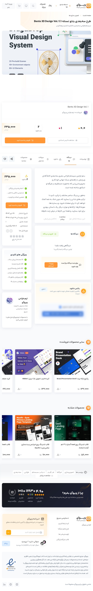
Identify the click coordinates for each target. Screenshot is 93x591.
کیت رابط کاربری (63, 523)
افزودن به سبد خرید (23, 140)
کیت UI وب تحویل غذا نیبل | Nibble (35, 378)
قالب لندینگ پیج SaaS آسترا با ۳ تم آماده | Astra (75, 446)
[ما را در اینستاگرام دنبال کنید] (17, 584)
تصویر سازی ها (74, 15)
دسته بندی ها (64, 5)
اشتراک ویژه (42, 6)
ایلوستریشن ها (63, 534)
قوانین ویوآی (86, 525)
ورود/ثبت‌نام (51, 264)
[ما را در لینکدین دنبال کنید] (4, 584)
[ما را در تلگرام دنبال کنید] (10, 584)
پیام (6, 543)
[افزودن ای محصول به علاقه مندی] (5, 159)
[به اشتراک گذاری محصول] (12, 159)
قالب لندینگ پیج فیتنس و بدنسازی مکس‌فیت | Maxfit (35, 446)
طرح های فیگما (63, 529)
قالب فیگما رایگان (62, 539)
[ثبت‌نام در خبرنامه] (8, 532)
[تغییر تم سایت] (26, 6)
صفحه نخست (87, 15)
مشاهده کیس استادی (66, 140)
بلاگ (50, 5)
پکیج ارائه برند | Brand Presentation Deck (73, 378)
